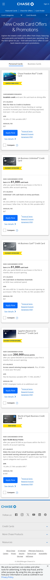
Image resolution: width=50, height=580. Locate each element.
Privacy (13, 553)
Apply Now (12, 132)
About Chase (10, 551)
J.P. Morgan (22, 551)
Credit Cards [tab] (26, 526)
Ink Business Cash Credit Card (31, 243)
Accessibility (43, 553)
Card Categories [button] (13, 15)
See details (10, 139)
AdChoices (29, 556)
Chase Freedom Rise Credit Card (30, 75)
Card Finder (40, 10)
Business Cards (34, 64)
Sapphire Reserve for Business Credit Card (32, 332)
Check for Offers (27, 10)
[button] (48, 566)
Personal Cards (16, 64)
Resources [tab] (26, 542)
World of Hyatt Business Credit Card (31, 417)
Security (21, 553)
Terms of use (31, 553)
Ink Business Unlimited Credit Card (31, 159)
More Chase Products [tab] (26, 534)
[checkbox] (9, 145)
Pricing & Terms (27, 131)
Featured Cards (12, 10)
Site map (20, 556)
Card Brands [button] (38, 15)
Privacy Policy (7, 577)
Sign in (47, 4)
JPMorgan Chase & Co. (36, 551)
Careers (5, 553)
